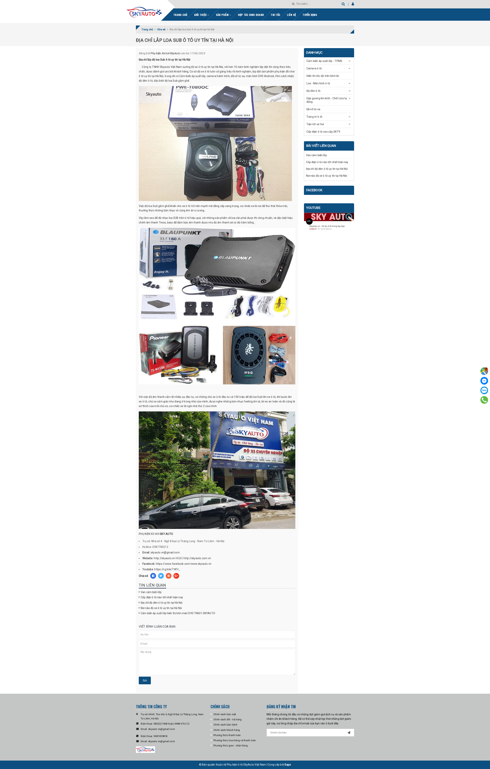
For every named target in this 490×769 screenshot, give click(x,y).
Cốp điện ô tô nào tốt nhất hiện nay (162, 597)
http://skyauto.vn (164, 558)
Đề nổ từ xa (313, 109)
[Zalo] (484, 390)
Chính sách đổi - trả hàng (227, 719)
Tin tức (275, 15)
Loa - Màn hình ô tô (318, 83)
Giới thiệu (200, 15)
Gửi (145, 680)
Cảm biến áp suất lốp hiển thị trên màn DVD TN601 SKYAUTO (178, 613)
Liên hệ (291, 15)
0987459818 (160, 736)
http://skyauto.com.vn (197, 558)
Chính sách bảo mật (224, 714)
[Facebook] (484, 381)
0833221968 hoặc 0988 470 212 (171, 723)
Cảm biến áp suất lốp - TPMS (324, 60)
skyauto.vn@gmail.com (165, 552)
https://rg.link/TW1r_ (167, 569)
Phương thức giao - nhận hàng (230, 745)
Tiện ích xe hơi (315, 124)
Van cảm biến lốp (151, 592)
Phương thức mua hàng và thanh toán (234, 740)
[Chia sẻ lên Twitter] (161, 576)
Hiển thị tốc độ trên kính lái (322, 75)
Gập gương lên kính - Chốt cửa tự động (326, 100)
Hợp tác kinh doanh (251, 15)
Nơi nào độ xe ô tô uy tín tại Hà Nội (161, 608)
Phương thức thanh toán (227, 735)
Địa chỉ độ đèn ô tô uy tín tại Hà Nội (161, 602)
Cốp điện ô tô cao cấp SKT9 (323, 131)
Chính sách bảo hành (225, 724)
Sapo (287, 764)
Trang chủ (180, 15)
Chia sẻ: (143, 575)
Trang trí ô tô (314, 116)
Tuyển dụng (310, 15)
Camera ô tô (314, 68)
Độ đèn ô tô (313, 90)
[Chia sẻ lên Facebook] (153, 576)
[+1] (176, 576)
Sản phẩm (222, 15)
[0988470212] (484, 399)
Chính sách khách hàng (226, 730)
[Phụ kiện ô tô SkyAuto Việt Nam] (154, 10)
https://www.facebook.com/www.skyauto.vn (184, 563)
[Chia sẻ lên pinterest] (169, 576)
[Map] (484, 371)
